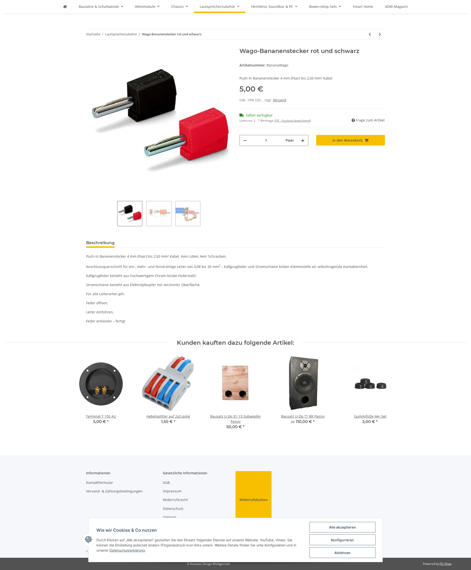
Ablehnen (342, 553)
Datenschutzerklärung (127, 550)
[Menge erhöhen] (302, 140)
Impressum (172, 491)
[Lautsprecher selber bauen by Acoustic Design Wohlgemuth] (65, 6)
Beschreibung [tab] (100, 242)
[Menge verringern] (245, 140)
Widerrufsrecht (175, 499)
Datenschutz (173, 508)
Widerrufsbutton (253, 499)
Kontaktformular (99, 482)
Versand (279, 100)
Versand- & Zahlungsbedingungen (114, 491)
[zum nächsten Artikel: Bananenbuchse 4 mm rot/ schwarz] (380, 34)
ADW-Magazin (396, 6)
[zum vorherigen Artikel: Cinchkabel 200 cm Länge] (370, 34)
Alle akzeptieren (342, 527)
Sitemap (169, 517)
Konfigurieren (342, 540)
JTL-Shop (445, 564)
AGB (166, 482)
